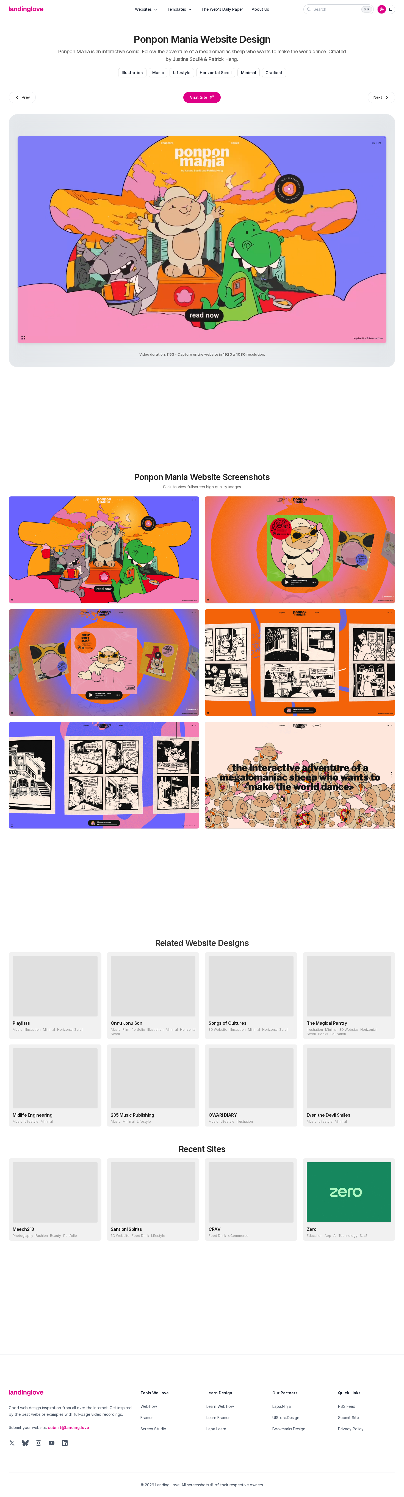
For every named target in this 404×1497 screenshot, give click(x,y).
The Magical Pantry (327, 1023)
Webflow (148, 1406)
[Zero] (349, 1192)
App (328, 1236)
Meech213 (23, 1229)
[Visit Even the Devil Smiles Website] (385, 1117)
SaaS (363, 1236)
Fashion (41, 1236)
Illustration (132, 72)
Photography (23, 1236)
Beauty (55, 1236)
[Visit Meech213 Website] (92, 1231)
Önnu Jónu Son (126, 1023)
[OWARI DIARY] (251, 1078)
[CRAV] (251, 1192)
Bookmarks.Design (288, 1428)
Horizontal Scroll (216, 72)
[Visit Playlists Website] (92, 1029)
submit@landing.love (68, 1427)
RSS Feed (346, 1406)
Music (158, 72)
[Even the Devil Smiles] (349, 1078)
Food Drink (140, 1236)
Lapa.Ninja (281, 1406)
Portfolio (138, 1029)
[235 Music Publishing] (153, 1078)
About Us (260, 9)
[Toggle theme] (386, 9)
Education (338, 1034)
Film (126, 1029)
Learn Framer (218, 1417)
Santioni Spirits (126, 1229)
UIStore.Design (285, 1417)
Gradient (274, 72)
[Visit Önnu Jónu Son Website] (189, 1029)
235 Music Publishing (132, 1115)
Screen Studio (153, 1428)
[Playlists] (55, 986)
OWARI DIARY (223, 1115)
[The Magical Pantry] (349, 986)
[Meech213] (55, 1192)
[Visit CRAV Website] (288, 1231)
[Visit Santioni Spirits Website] (189, 1231)
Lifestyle (181, 72)
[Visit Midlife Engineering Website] (92, 1117)
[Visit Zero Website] (385, 1231)
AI (334, 1236)
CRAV (214, 1229)
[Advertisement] (202, 416)
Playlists (21, 1023)
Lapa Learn (216, 1428)
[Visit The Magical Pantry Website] (385, 1029)
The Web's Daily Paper (222, 9)
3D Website (218, 1029)
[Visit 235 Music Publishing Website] (189, 1117)
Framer (146, 1417)
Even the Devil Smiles (328, 1115)
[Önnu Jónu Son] (153, 986)
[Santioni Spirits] (153, 1192)
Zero (312, 1229)
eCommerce (238, 1236)
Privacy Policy (351, 1428)
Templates (176, 9)
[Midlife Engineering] (55, 1078)
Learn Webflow (220, 1406)
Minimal (248, 72)
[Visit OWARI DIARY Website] (288, 1117)
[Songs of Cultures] (251, 986)
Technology (348, 1236)
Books (323, 1034)
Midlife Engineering (32, 1115)
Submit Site (348, 1417)
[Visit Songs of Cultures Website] (288, 1029)
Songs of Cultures (227, 1023)
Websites (143, 9)
